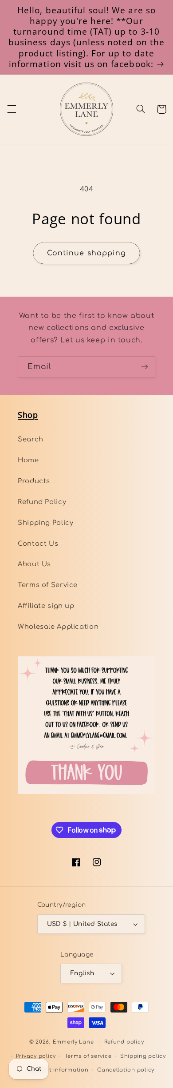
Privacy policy (36, 1056)
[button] (11, 109)
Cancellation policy (125, 1070)
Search (30, 439)
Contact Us (38, 543)
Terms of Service (48, 584)
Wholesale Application (58, 626)
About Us (34, 564)
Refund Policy (42, 501)
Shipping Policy (45, 522)
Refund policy (124, 1042)
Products (34, 480)
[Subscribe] (144, 367)
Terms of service (88, 1056)
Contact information (58, 1070)
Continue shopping (86, 253)
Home (28, 460)
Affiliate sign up (46, 605)
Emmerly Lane (73, 1042)
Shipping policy (143, 1056)
